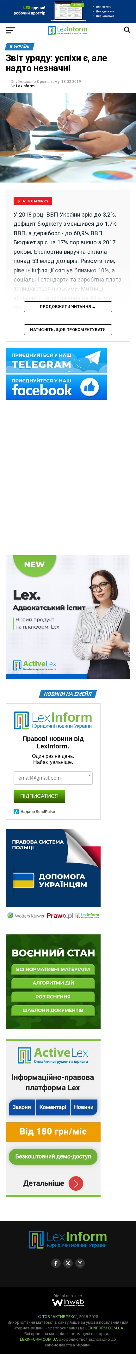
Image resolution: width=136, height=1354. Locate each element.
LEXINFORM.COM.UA (104, 1328)
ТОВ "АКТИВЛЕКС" (59, 1316)
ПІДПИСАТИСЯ (39, 796)
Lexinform (25, 86)
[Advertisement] (68, 478)
